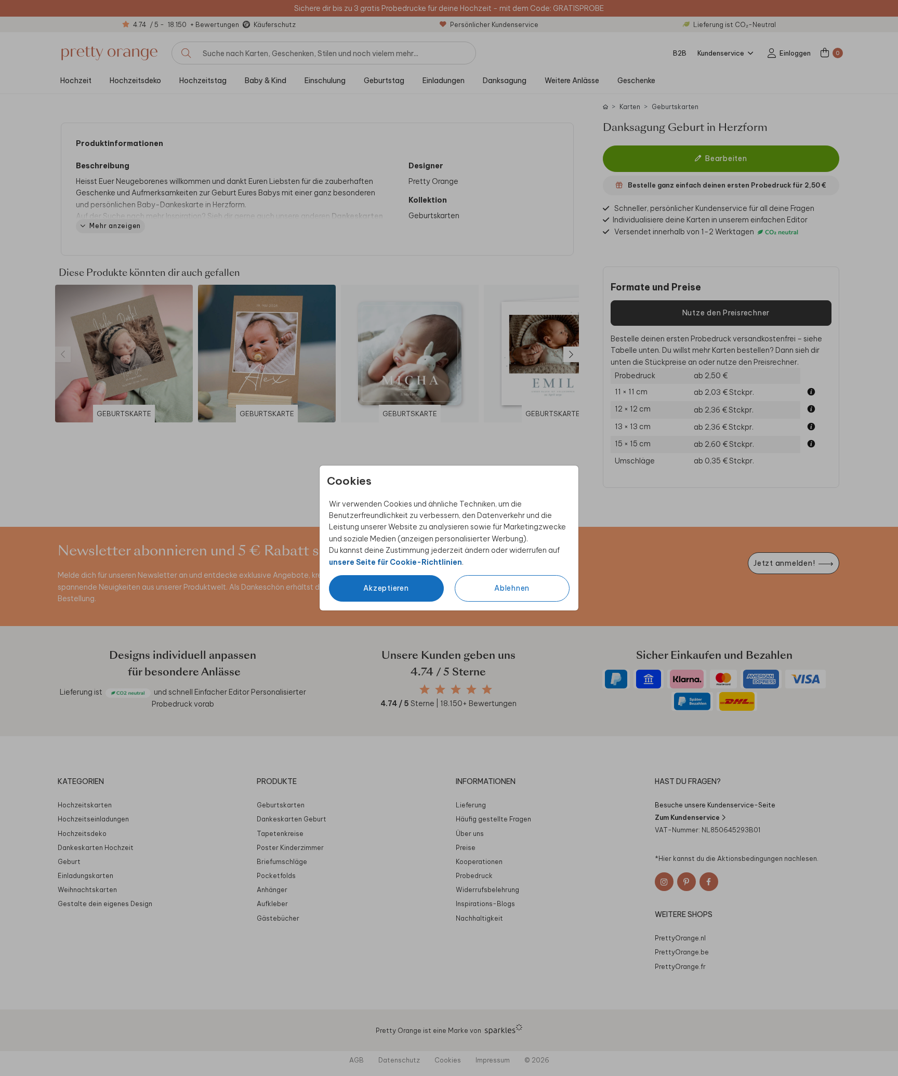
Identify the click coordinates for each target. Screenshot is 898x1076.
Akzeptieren (385, 588)
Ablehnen (512, 588)
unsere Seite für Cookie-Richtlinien (395, 562)
